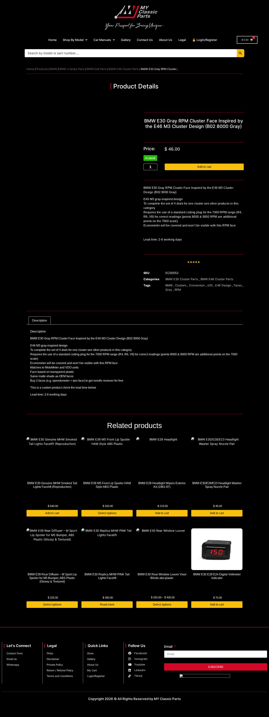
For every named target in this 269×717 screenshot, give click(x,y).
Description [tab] (39, 320)
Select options (107, 513)
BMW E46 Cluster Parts (124, 69)
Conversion (197, 285)
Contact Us (145, 40)
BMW (53, 69)
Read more (107, 604)
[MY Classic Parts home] (134, 17)
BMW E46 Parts (97, 69)
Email (168, 646)
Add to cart (204, 166)
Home (52, 40)
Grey (168, 290)
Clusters (180, 285)
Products (42, 69)
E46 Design (223, 285)
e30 (210, 285)
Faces (238, 285)
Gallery (126, 40)
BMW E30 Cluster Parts (181, 279)
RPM (178, 290)
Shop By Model (73, 40)
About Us (165, 40)
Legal (182, 40)
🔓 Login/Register (204, 40)
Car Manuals (102, 40)
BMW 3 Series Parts (72, 69)
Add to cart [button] (52, 513)
